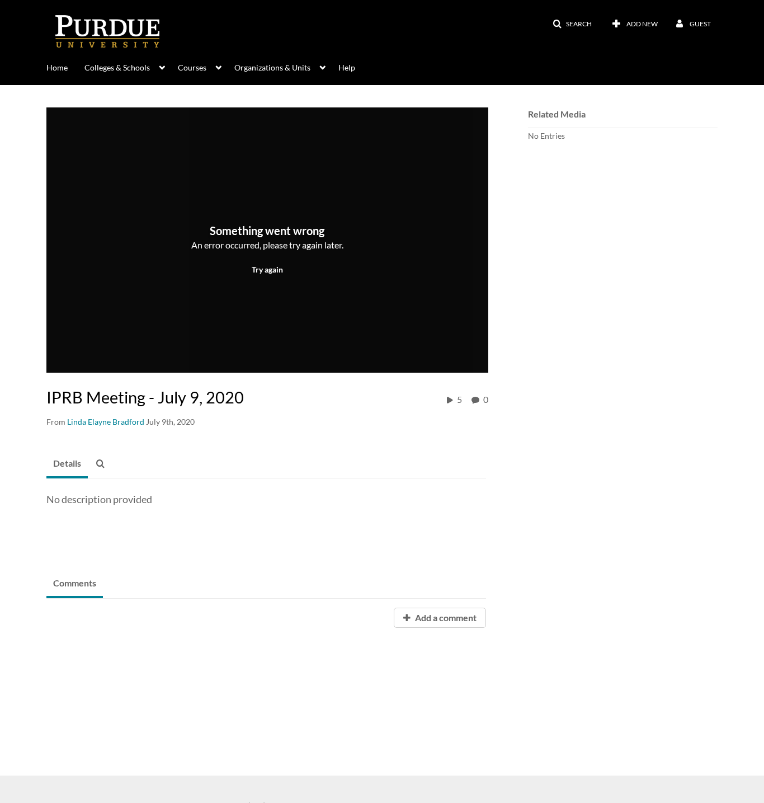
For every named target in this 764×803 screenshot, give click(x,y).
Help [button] (346, 67)
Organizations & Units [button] (272, 67)
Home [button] (57, 67)
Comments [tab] (74, 582)
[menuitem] (65, 67)
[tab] (67, 463)
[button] (572, 24)
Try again (267, 269)
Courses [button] (192, 67)
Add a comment (445, 617)
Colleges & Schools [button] (117, 67)
